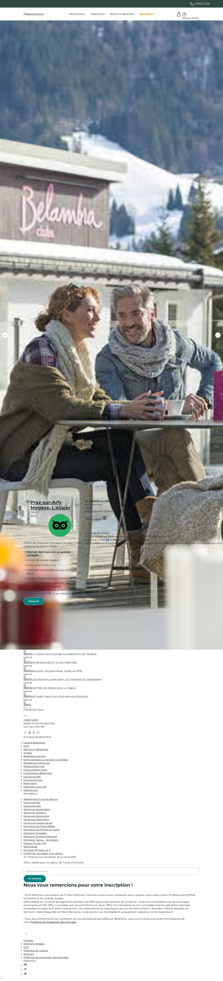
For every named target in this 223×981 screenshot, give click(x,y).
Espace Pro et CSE (35, 843)
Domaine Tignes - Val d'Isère (41, 840)
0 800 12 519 (31, 720)
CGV (26, 947)
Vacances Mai (32, 802)
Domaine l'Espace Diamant (40, 836)
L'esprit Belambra (35, 742)
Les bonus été (32, 776)
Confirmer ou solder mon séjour (43, 853)
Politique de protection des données (46, 957)
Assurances (31, 790)
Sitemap (29, 954)
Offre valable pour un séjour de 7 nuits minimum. (54, 862)
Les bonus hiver (33, 780)
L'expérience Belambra (38, 773)
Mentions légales (34, 943)
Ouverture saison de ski (38, 823)
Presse (28, 752)
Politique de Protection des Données (53, 922)
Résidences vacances (37, 763)
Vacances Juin (32, 806)
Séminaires (30, 846)
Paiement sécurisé (35, 786)
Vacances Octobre (35, 812)
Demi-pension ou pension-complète (46, 759)
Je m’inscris (34, 878)
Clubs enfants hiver (35, 769)
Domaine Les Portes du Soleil (41, 829)
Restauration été (34, 766)
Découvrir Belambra (36, 749)
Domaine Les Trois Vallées (39, 826)
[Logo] (34, 14)
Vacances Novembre (36, 816)
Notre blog (30, 783)
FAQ (26, 746)
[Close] (90, 526)
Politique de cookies (36, 950)
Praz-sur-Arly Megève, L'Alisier (50, 505)
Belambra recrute (35, 756)
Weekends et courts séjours (41, 799)
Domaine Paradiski (35, 833)
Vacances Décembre (36, 819)
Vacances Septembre (37, 809)
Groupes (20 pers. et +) (37, 850)
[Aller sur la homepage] (27, 705)
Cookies (28, 940)
